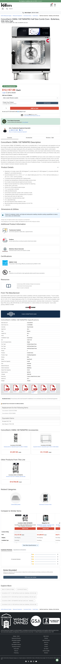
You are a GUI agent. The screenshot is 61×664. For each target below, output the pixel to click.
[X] (28, 661)
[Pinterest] (31, 661)
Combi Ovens (35, 15)
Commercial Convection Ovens (45, 504)
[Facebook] (26, 661)
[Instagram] (33, 661)
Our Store (46, 648)
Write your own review (30, 577)
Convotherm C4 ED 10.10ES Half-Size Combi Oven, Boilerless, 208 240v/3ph (19, 604)
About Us (46, 642)
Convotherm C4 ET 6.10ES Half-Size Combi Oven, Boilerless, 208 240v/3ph (19, 596)
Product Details (7, 167)
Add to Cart (34, 108)
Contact (46, 646)
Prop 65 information (10, 403)
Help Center (46, 636)
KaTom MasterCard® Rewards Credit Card (32, 115)
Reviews (46, 652)
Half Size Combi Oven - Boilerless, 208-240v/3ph (15, 476)
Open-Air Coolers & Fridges (8, 589)
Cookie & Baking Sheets (15, 504)
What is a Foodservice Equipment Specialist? (18, 131)
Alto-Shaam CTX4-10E (8, 424)
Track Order (16, 648)
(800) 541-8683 (14, 130)
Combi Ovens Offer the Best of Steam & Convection (28, 284)
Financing (16, 652)
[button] (51, 5)
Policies (46, 638)
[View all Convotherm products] (30, 307)
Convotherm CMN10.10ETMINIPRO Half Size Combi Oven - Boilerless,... (18, 600)
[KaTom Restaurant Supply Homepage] (6, 5)
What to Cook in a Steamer (23, 287)
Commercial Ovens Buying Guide (24, 286)
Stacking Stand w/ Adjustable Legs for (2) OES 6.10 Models (16, 446)
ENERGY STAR (16, 642)
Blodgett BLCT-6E (6, 421)
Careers (46, 644)
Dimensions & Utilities (10, 209)
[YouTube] (36, 661)
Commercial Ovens (27, 15)
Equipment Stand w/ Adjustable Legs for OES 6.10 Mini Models (45, 446)
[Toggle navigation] (2, 8)
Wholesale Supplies (16, 640)
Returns (16, 650)
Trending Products (16, 646)
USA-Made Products (16, 644)
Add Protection (47, 103)
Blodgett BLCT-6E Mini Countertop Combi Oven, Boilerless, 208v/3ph (45, 525)
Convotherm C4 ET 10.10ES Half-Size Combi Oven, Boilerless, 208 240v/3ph (19, 593)
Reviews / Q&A (50, 137)
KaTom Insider (46, 650)
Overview (9, 137)
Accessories (29, 137)
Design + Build (16, 636)
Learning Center (46, 640)
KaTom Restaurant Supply (6, 15)
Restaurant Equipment (17, 15)
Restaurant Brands (16, 638)
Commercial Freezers (22, 589)
